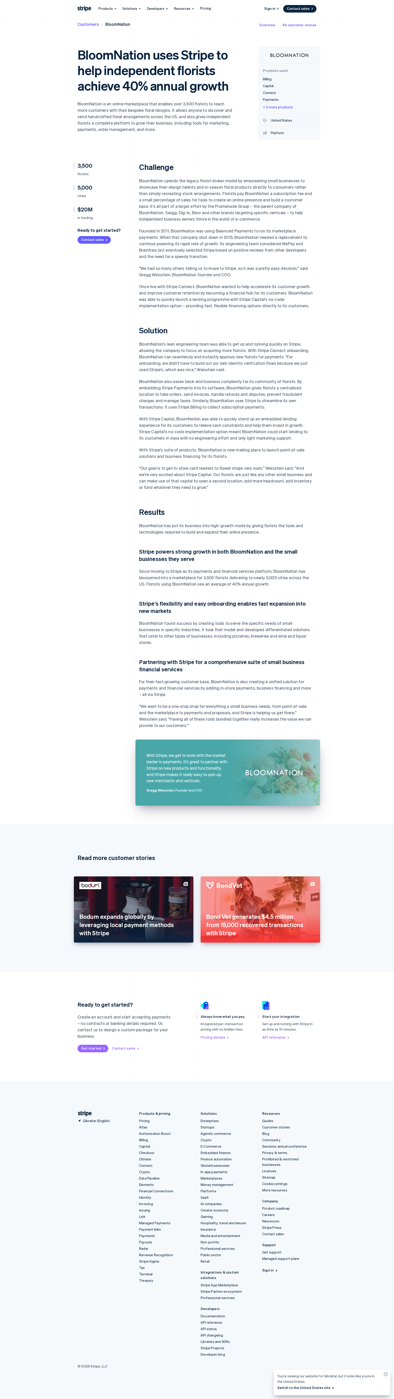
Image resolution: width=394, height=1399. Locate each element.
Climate (145, 1159)
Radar (143, 1248)
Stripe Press (272, 1227)
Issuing (144, 1210)
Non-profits (210, 1242)
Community (271, 1140)
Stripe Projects (212, 1348)
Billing (143, 1140)
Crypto (144, 1172)
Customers (88, 24)
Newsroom (271, 1221)
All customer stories (299, 25)
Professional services (218, 1248)
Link (142, 1216)
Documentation (213, 1316)
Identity (145, 1197)
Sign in (269, 8)
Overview (267, 25)
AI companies (211, 1203)
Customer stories (276, 1127)
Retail (205, 1261)
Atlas (143, 1127)
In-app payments (214, 1172)
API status (209, 1328)
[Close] (385, 1375)
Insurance (208, 1229)
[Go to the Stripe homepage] (83, 1113)
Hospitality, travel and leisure (223, 1223)
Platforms (208, 1191)
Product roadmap (276, 1208)
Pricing (205, 8)
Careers (268, 1214)
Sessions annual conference (284, 1146)
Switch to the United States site (303, 1387)
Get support (272, 1252)
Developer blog (213, 1354)
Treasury (146, 1280)
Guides (267, 1120)
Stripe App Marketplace (219, 1285)
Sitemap (268, 1177)
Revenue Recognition (156, 1255)
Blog (265, 1133)
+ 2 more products (278, 107)
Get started (91, 1048)
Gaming (207, 1216)
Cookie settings (275, 1183)
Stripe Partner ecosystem (221, 1291)
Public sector (211, 1255)
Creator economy (214, 1210)
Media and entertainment (221, 1235)
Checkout (147, 1152)
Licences (269, 1171)
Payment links (150, 1229)
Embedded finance (216, 1152)
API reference (274, 1037)
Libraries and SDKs (215, 1341)
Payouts (145, 1242)
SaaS (205, 1197)
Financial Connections (156, 1191)
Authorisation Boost (155, 1133)
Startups (208, 1127)
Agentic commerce (216, 1133)
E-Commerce (211, 1146)
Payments (147, 1235)
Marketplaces (211, 1178)
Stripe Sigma (149, 1261)
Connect (146, 1165)
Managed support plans (280, 1258)
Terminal (146, 1274)
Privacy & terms (274, 1152)
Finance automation (216, 1159)
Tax (142, 1267)
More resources (274, 1190)
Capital (144, 1146)
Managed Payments (155, 1223)
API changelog (212, 1335)
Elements (146, 1184)
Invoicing (146, 1203)
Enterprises (210, 1120)
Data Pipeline (149, 1178)
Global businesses (215, 1165)
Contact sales (298, 8)
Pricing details (213, 1037)
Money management (217, 1184)
